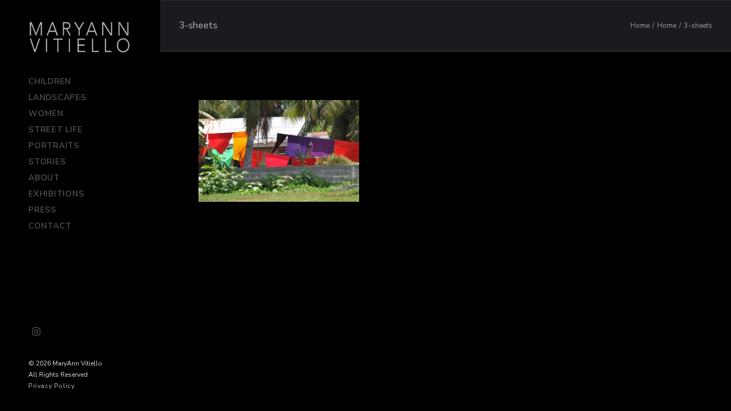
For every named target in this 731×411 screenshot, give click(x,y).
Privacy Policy (51, 386)
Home (640, 26)
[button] (36, 332)
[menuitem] (36, 332)
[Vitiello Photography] (79, 36)
